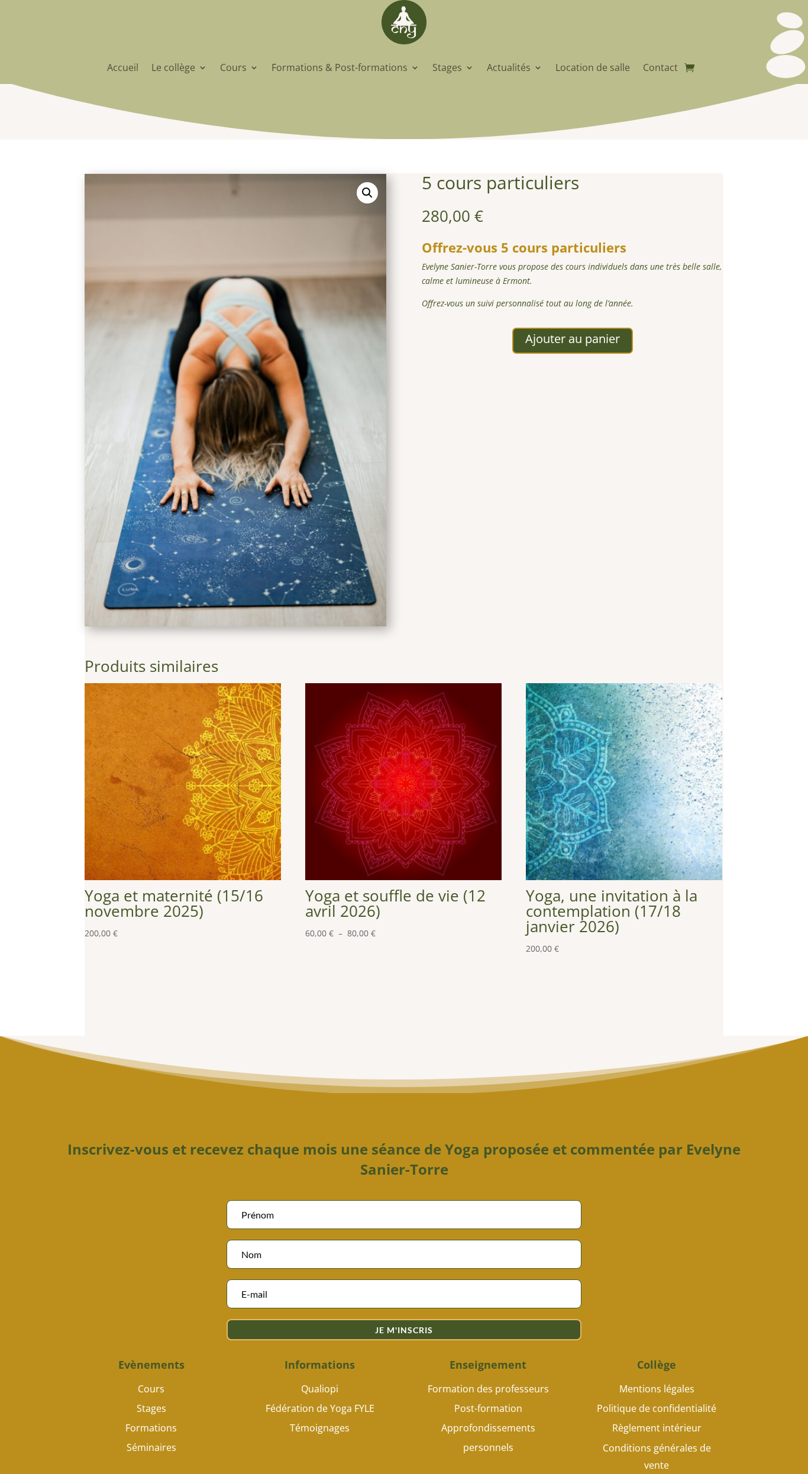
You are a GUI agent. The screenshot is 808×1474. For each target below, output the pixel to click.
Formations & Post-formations (340, 67)
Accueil (122, 67)
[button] (367, 192)
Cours (233, 67)
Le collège (173, 67)
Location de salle (592, 67)
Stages (447, 67)
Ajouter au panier (572, 339)
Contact (660, 67)
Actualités (509, 67)
